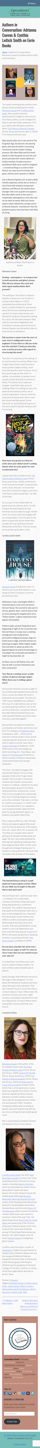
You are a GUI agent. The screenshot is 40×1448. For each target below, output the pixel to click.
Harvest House (8, 586)
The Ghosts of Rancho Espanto (21, 128)
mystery (30, 1286)
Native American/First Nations (15, 1289)
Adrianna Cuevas (9, 110)
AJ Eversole (27, 1371)
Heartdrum (7, 1250)
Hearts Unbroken (9, 746)
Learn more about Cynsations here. (19, 1383)
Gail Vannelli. (17, 1377)
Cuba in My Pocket (27, 1073)
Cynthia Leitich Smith (11, 1175)
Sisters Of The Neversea (12, 755)
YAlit (25, 1292)
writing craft (16, 1292)
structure (6, 1292)
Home (4, 52)
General (14, 1280)
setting (32, 1289)
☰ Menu (32, 3)
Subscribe (12, 1421)
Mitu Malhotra (15, 1374)
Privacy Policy (20, 1444)
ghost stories (13, 1286)
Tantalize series (28, 731)
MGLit (23, 1286)
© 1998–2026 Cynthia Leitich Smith (20, 1435)
